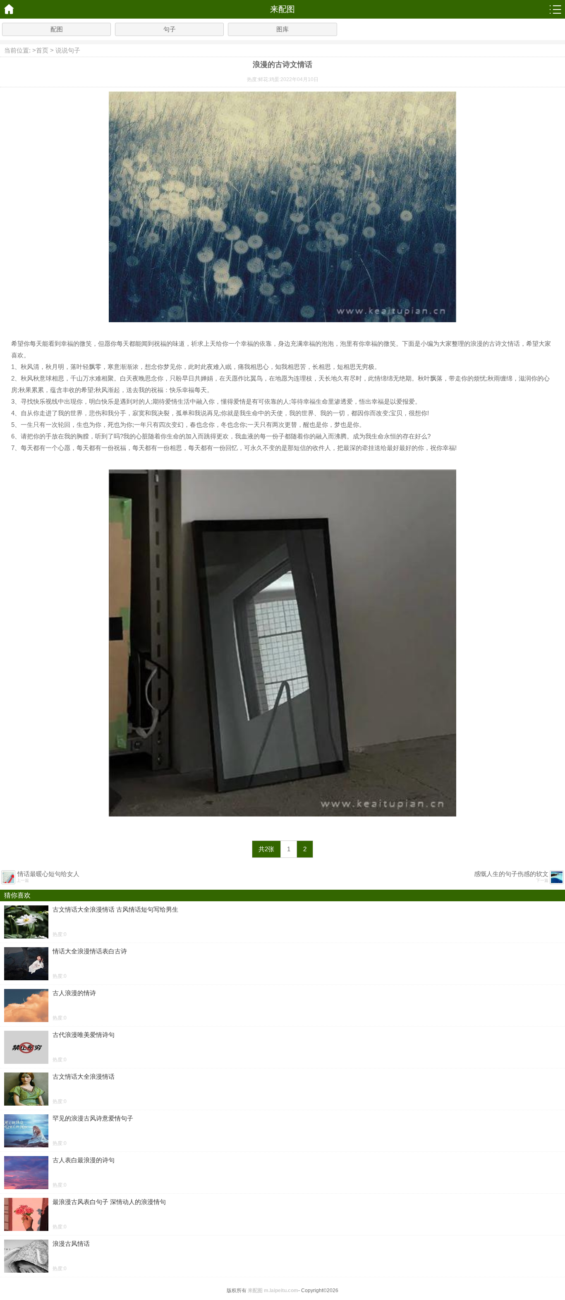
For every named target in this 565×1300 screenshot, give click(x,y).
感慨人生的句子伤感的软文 (511, 873)
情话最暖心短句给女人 (48, 873)
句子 (169, 29)
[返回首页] (9, 9)
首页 (42, 50)
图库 (282, 29)
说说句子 (67, 50)
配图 (56, 29)
